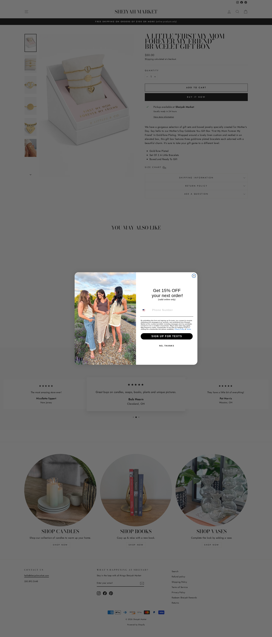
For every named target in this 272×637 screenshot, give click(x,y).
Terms (189, 329)
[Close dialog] (194, 276)
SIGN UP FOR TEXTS (166, 336)
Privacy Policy (179, 329)
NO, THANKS (166, 346)
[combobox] (146, 310)
